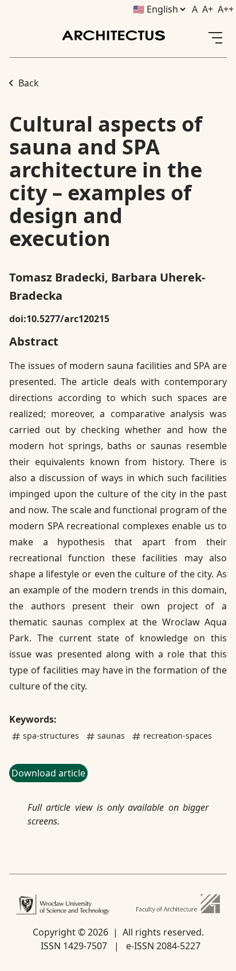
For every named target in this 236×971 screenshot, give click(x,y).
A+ (207, 9)
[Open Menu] (215, 37)
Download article (48, 773)
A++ (226, 9)
